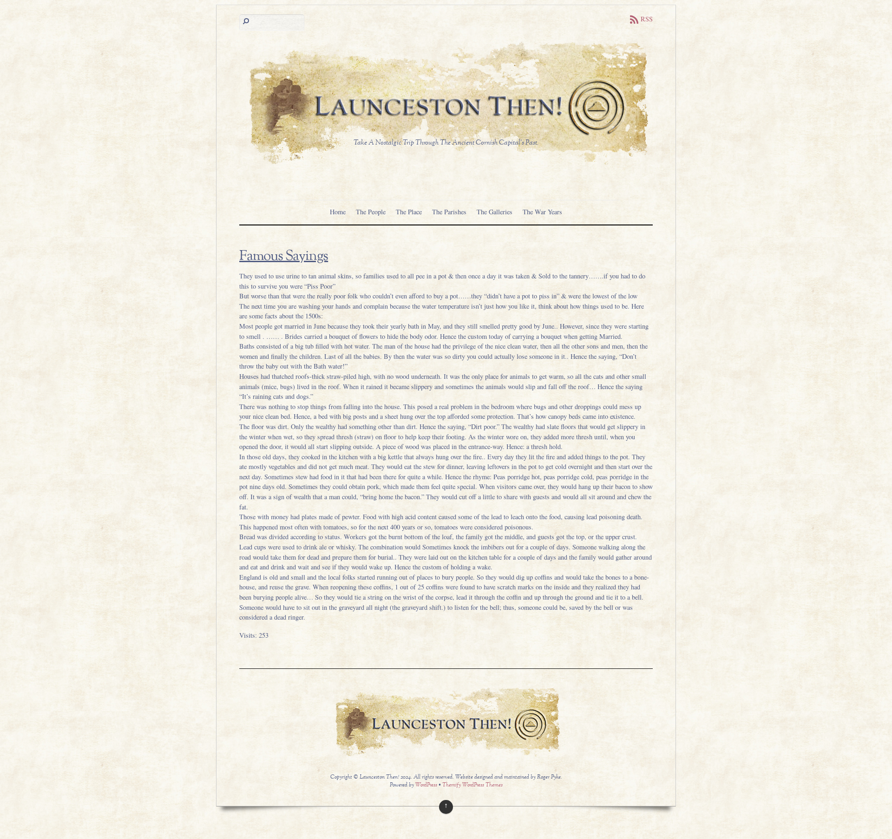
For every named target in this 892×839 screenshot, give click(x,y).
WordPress (426, 785)
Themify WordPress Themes (472, 785)
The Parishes (449, 211)
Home (338, 211)
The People (371, 211)
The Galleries (494, 211)
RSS (647, 18)
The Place (409, 211)
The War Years (542, 211)
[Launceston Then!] (446, 165)
